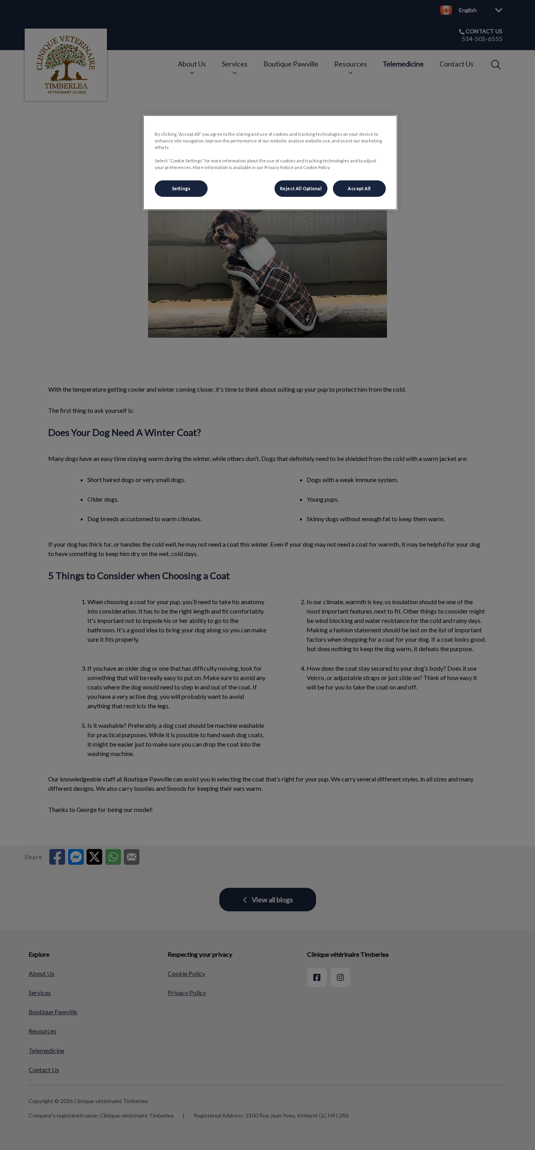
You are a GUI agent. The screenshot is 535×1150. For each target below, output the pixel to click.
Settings (181, 188)
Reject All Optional (301, 188)
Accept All (359, 188)
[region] (270, 162)
